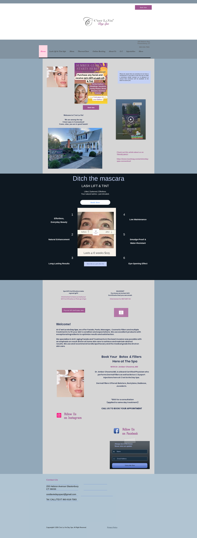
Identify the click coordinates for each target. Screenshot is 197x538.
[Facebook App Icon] (116, 431)
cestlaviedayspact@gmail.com (61, 494)
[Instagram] (59, 415)
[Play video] (131, 119)
